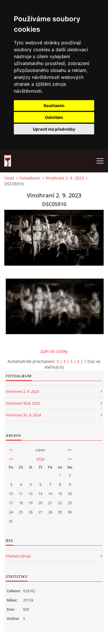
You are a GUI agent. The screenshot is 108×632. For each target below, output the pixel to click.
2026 (40, 459)
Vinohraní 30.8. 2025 (23, 403)
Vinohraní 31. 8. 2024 (23, 415)
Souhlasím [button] (54, 105)
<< (11, 449)
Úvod (9, 178)
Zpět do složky (54, 351)
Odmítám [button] (54, 117)
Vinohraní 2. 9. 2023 (65, 178)
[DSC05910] (55, 306)
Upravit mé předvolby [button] (54, 129)
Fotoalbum (30, 178)
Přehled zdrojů (18, 556)
